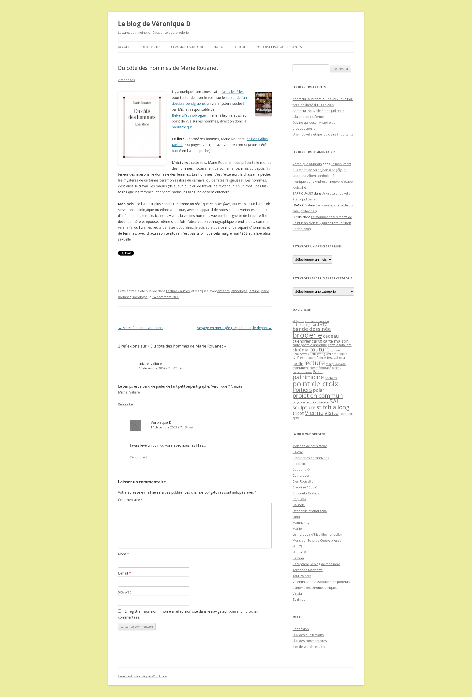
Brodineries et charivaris (311, 457)
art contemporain (317, 321)
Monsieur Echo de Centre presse (317, 540)
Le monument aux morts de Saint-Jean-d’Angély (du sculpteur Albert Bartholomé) (322, 170)
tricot (298, 413)
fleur (342, 358)
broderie (307, 335)
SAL (334, 401)
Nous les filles (232, 91)
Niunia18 (299, 552)
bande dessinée (312, 328)
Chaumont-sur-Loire (187, 47)
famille (321, 358)
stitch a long (332, 407)
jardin (298, 363)
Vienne (314, 413)
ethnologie (239, 291)
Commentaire (130, 499)
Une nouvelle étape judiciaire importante (323, 134)
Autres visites (150, 47)
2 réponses (126, 80)
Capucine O (301, 469)
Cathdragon (301, 475)
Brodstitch (300, 463)
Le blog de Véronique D (154, 23)
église (296, 418)
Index (218, 47)
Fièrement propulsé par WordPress (142, 676)
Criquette (299, 499)
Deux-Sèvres (301, 354)
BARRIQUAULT (303, 193)
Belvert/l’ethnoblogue (189, 115)
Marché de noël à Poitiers (140, 327)
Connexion (301, 629)
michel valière (150, 363)
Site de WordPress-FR (309, 646)
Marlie (297, 528)
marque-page (336, 364)
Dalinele (299, 505)
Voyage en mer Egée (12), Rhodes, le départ (234, 327)
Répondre (125, 404)
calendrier (302, 341)
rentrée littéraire (317, 402)
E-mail (124, 573)
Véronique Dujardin (307, 164)
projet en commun (318, 395)
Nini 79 (297, 546)
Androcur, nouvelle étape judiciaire (319, 110)
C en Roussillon (304, 481)
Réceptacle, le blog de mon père (316, 564)
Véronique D (161, 422)
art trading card (306, 324)
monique (299, 181)
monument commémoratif (312, 367)
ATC (323, 324)
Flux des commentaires (310, 640)
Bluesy (298, 452)
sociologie (139, 297)
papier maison (302, 372)
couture (319, 349)
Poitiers (302, 390)
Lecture (240, 47)
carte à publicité (340, 345)
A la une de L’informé (308, 116)
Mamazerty (301, 522)
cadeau (331, 336)
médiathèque (182, 127)
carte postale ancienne (310, 345)
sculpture (304, 407)
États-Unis (346, 414)
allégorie (298, 321)
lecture (254, 291)
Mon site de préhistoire (310, 446)
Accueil (124, 47)
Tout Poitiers (302, 576)
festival (332, 357)
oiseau (336, 368)
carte (317, 341)
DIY (296, 357)
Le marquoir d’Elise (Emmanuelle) (317, 534)
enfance (223, 291)
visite (331, 413)
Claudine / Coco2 (305, 487)
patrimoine (308, 377)
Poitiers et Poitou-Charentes (279, 47)
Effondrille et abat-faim (310, 511)
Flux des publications (308, 635)
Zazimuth (300, 599)
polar (318, 390)
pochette (331, 378)
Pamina (298, 558)
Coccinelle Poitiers (306, 493)
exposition (308, 357)
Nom (123, 554)
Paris (318, 371)
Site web (125, 592)
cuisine (335, 350)
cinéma (301, 350)
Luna (296, 517)
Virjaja (297, 593)
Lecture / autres (178, 291)
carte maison (336, 341)
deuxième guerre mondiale (328, 354)
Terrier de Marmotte (308, 570)
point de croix (315, 383)
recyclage (299, 402)
